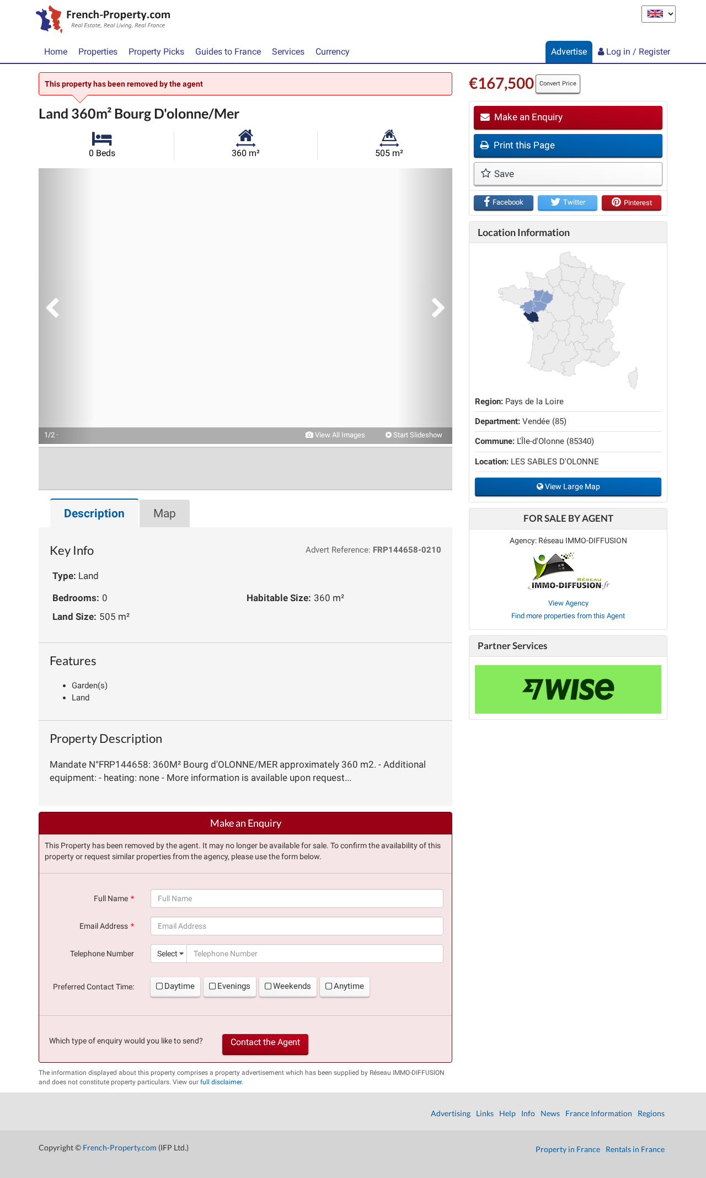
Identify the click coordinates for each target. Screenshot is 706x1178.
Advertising (450, 1113)
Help (507, 1113)
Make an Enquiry (527, 116)
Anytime (349, 986)
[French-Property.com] (100, 20)
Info (528, 1113)
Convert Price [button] (557, 83)
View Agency (568, 603)
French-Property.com (120, 1147)
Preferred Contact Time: (93, 986)
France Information (598, 1113)
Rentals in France (635, 1149)
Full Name (111, 898)
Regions (651, 1113)
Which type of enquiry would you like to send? (126, 1040)
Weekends (292, 986)
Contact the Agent (265, 1042)
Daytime (179, 986)
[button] (66, 306)
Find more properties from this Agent (568, 616)
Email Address (103, 926)
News (550, 1113)
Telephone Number (102, 953)
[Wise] (568, 689)
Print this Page (523, 145)
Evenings (233, 986)
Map (164, 513)
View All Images (339, 435)
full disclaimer (221, 1082)
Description (94, 513)
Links (485, 1113)
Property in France (568, 1149)
